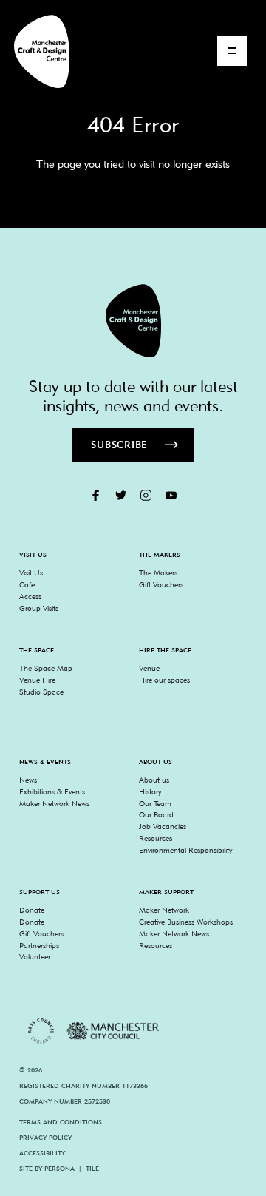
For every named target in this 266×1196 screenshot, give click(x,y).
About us (154, 779)
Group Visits (38, 608)
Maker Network (164, 909)
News (28, 779)
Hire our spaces (164, 679)
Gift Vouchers (161, 584)
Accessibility (42, 1153)
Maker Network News (54, 803)
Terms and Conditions (60, 1122)
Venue (149, 667)
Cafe (27, 584)
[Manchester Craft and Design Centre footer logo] (133, 320)
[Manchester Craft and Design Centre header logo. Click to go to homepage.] (36, 51)
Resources (155, 838)
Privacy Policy (45, 1137)
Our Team (155, 803)
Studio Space (41, 691)
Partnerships (39, 945)
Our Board (156, 814)
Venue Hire (37, 679)
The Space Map (45, 667)
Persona (59, 1168)
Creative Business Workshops (186, 921)
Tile (92, 1168)
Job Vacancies (162, 826)
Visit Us (31, 572)
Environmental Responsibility (185, 849)
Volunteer (34, 956)
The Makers (158, 572)
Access (30, 596)
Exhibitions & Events (52, 791)
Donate (31, 909)
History (150, 791)
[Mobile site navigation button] (232, 51)
